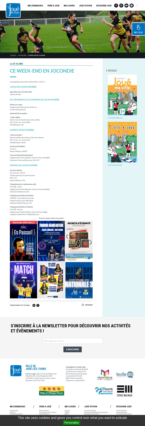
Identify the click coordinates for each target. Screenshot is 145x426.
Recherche (137, 5)
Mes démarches (35, 6)
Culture (67, 412)
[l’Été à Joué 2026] (122, 142)
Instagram (121, 5)
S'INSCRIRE (72, 349)
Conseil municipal (90, 410)
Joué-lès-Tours (13, 10)
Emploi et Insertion (16, 414)
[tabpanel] (72, 32)
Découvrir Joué (104, 6)
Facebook (116, 5)
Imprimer (89, 305)
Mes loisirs (69, 6)
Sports (67, 414)
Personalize (71, 422)
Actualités (22, 55)
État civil (12, 412)
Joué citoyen (85, 6)
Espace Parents (44, 414)
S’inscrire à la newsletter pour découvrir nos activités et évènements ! (70, 328)
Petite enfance (44, 410)
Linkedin (132, 5)
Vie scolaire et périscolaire (47, 412)
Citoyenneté (14, 410)
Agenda (67, 410)
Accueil (13, 55)
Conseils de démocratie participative (96, 412)
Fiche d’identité (121, 410)
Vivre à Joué (53, 6)
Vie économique (121, 412)
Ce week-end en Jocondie (36, 55)
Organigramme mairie (91, 414)
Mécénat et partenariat (123, 414)
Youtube (126, 5)
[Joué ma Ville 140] (122, 95)
